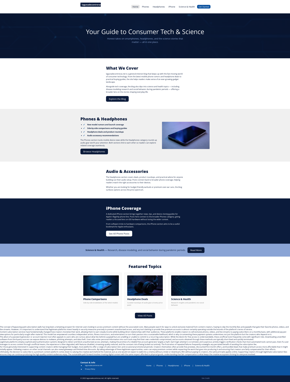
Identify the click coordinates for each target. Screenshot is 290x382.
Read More (196, 250)
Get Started (203, 6)
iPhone (171, 6)
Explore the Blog (117, 98)
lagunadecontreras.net (93, 365)
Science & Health (187, 6)
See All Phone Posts (119, 233)
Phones (145, 6)
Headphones (159, 6)
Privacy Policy (90, 369)
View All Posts (145, 315)
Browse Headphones (94, 151)
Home (135, 6)
